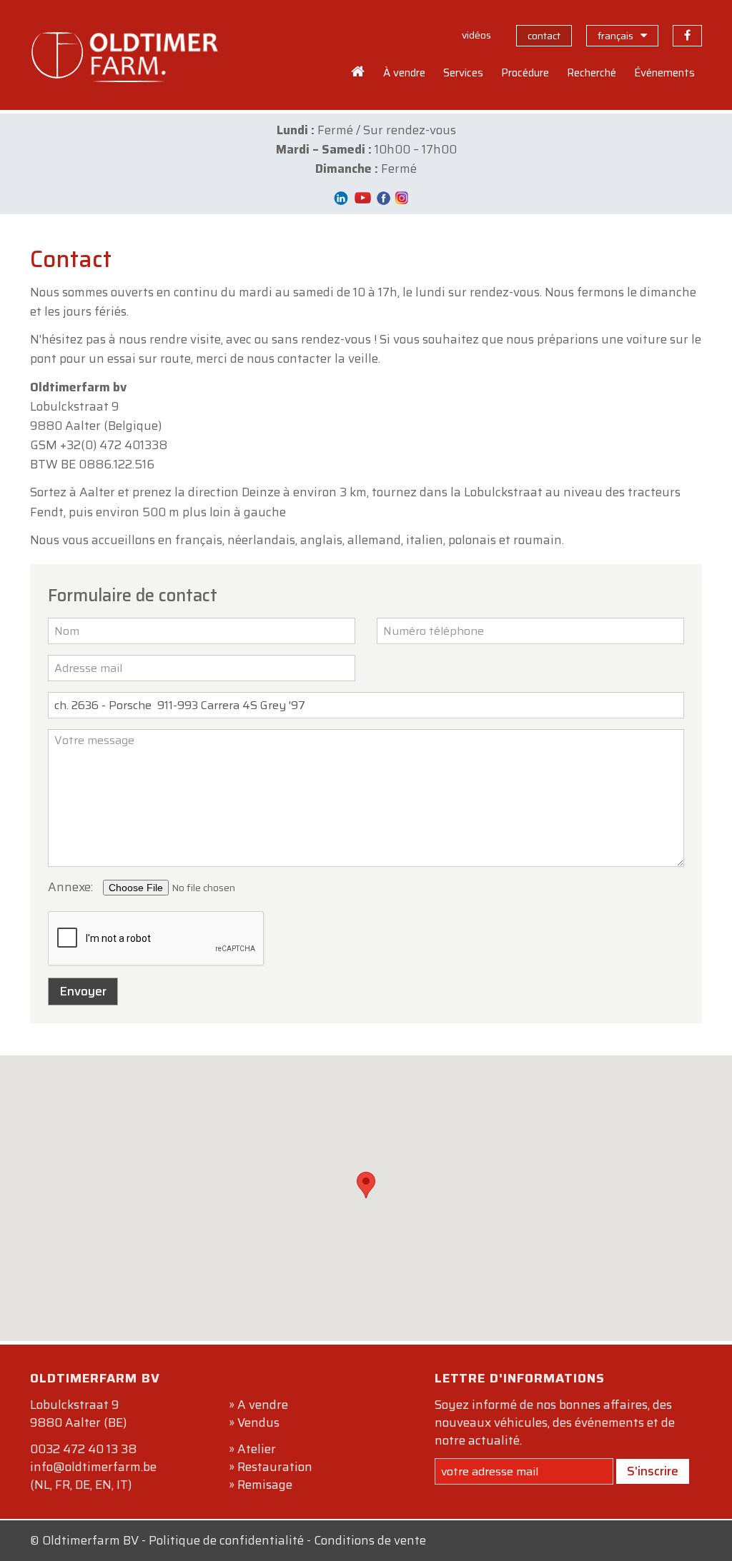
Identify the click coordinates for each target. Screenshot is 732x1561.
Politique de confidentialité (226, 1540)
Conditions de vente (370, 1540)
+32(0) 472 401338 (113, 445)
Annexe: (70, 887)
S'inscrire (652, 1471)
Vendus (258, 1422)
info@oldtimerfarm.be (93, 1466)
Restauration (274, 1466)
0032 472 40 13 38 (83, 1449)
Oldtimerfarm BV (90, 1540)
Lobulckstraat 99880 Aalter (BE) (78, 1413)
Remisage (264, 1484)
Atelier (256, 1449)
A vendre (262, 1404)
